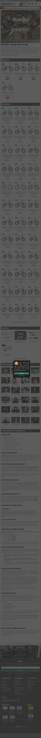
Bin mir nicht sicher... (21, 375)
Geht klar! (21, 373)
